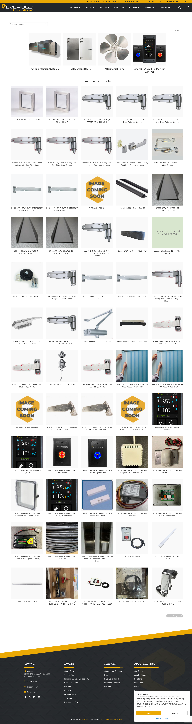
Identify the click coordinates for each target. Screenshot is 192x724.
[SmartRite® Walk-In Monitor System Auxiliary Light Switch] (97, 452)
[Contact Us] (25, 692)
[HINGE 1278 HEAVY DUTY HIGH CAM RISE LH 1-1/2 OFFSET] (97, 366)
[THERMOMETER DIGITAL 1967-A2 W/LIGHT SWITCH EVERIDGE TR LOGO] (97, 583)
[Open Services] (109, 7)
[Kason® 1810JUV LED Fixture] (27, 583)
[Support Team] (25, 687)
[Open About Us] (138, 7)
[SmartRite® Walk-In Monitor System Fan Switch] (132, 495)
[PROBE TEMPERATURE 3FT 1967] (132, 583)
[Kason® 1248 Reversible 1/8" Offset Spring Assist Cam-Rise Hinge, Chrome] (97, 233)
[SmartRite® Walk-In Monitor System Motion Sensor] (167, 452)
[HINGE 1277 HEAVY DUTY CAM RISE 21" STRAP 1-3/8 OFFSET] (62, 190)
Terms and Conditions (116, 719)
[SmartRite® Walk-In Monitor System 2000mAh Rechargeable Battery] (27, 538)
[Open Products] (79, 7)
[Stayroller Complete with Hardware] (27, 278)
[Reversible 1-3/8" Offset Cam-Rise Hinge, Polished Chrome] (132, 101)
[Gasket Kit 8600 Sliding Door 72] (132, 190)
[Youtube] (39, 697)
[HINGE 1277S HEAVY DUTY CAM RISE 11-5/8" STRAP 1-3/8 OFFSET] (62, 409)
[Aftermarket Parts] (114, 49)
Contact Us (31, 692)
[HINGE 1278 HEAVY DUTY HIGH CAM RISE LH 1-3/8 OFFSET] (27, 366)
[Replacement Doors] (79, 49)
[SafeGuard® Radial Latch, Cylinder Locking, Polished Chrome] (27, 323)
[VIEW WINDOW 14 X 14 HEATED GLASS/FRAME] (62, 101)
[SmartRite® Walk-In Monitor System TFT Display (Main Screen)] (62, 495)
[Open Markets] (94, 7)
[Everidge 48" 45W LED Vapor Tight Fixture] (167, 538)
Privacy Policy (105, 719)
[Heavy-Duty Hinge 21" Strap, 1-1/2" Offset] (97, 278)
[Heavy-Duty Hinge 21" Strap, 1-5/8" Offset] (132, 278)
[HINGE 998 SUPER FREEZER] (27, 409)
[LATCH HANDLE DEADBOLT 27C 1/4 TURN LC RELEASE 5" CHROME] (132, 409)
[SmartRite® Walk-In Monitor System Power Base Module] (167, 495)
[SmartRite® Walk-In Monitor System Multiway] (62, 538)
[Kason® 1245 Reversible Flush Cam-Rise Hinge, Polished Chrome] (167, 101)
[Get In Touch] (25, 681)
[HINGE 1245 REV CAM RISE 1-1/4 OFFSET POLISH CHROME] (97, 101)
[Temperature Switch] (132, 538)
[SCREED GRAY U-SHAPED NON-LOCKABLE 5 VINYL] (62, 233)
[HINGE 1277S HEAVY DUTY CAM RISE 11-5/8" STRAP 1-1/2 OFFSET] (97, 409)
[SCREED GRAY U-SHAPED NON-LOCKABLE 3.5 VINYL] (167, 190)
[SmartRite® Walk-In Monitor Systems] (149, 49)
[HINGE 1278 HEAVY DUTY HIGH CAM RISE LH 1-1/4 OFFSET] (167, 323)
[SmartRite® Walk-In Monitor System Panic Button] (62, 452)
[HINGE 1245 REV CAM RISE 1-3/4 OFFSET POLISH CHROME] (62, 323)
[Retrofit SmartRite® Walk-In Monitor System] (27, 452)
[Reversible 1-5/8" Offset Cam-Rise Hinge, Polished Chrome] (62, 278)
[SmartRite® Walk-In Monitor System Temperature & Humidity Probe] (132, 452)
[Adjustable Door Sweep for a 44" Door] (132, 323)
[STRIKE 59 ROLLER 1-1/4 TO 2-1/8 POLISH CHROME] (167, 583)
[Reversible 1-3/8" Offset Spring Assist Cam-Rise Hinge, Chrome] (62, 144)
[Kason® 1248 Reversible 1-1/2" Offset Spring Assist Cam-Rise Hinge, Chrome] (167, 278)
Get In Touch (32, 682)
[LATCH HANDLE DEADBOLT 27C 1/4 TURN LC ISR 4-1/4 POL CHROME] (62, 583)
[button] (179, 7)
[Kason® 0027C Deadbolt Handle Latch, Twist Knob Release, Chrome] (132, 144)
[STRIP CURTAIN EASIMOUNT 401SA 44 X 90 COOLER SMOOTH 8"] (167, 366)
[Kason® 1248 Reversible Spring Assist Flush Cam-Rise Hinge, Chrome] (97, 144)
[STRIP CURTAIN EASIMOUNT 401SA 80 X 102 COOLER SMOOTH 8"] (132, 366)
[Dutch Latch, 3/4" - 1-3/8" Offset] (62, 366)
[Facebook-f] (25, 697)
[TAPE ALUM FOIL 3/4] (97, 190)
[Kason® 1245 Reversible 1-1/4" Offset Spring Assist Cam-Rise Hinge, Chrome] (27, 144)
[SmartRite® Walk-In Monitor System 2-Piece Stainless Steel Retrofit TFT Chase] (97, 538)
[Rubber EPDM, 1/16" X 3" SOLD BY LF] (132, 233)
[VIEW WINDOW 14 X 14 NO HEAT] (27, 101)
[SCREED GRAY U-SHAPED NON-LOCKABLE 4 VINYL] (27, 233)
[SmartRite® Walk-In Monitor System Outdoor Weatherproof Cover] (27, 495)
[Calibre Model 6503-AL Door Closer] (97, 323)
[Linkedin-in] (34, 697)
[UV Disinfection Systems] (45, 49)
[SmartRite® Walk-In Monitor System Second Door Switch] (97, 495)
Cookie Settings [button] (162, 719)
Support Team (32, 687)
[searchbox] (28, 24)
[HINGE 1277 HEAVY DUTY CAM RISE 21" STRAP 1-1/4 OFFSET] (27, 190)
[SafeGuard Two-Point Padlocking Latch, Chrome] (167, 144)
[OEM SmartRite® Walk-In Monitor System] (167, 409)
